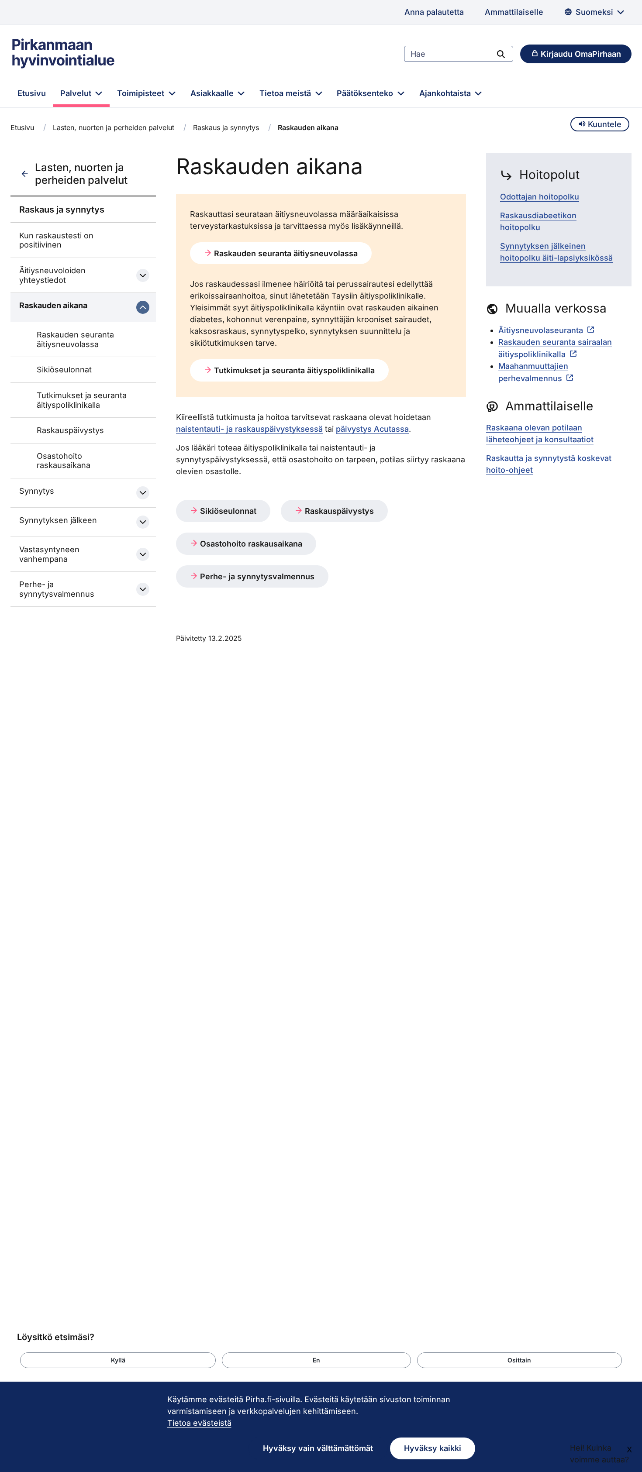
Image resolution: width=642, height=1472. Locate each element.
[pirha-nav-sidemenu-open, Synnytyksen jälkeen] (142, 522)
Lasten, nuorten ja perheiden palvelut (113, 127)
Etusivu (31, 93)
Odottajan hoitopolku (539, 196)
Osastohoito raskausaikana (63, 460)
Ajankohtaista (446, 93)
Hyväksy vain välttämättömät (318, 1448)
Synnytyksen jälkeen (58, 520)
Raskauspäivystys (70, 430)
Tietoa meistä (286, 93)
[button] (118, 1360)
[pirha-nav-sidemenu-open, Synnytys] (142, 492)
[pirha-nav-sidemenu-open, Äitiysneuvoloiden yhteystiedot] (142, 275)
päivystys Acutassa (372, 428)
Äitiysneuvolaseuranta (540, 330)
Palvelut (76, 93)
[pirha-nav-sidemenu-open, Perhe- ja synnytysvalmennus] (142, 589)
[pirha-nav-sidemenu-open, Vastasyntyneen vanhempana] (142, 554)
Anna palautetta (434, 12)
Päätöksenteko (366, 93)
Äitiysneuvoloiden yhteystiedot (52, 275)
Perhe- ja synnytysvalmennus (56, 589)
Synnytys (36, 490)
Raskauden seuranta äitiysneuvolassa (75, 339)
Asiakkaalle (213, 93)
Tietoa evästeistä (199, 1422)
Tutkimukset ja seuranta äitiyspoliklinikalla (82, 400)
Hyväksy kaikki (432, 1448)
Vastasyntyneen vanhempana (49, 554)
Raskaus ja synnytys (226, 127)
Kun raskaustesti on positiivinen (56, 240)
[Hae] (501, 53)
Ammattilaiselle (514, 12)
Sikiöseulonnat (64, 369)
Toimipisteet (141, 93)
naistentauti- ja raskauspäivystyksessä (249, 428)
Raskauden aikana (53, 305)
